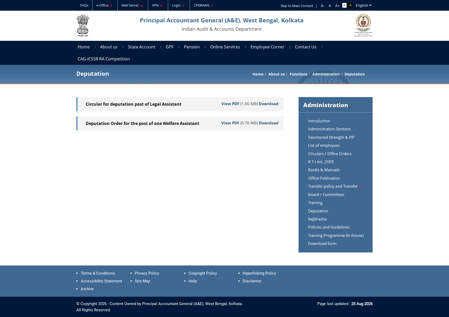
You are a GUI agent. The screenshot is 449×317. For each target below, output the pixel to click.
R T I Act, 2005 (321, 161)
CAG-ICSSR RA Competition (104, 59)
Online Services (225, 47)
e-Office (103, 5)
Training (315, 202)
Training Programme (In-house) (336, 235)
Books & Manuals (324, 169)
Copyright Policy (203, 273)
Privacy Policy (147, 273)
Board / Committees (326, 194)
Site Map (142, 281)
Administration (326, 74)
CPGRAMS (202, 5)
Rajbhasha (317, 218)
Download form (322, 243)
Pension (192, 47)
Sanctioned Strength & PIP (331, 137)
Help (193, 281)
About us (109, 47)
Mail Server (131, 5)
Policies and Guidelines (328, 227)
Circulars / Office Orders (330, 153)
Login (177, 5)
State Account (141, 47)
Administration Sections (329, 128)
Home (84, 47)
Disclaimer (252, 281)
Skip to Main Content (297, 5)
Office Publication (324, 178)
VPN (156, 5)
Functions (298, 74)
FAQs (84, 5)
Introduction (319, 120)
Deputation (318, 210)
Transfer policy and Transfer (333, 186)
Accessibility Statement (101, 281)
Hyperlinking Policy (259, 273)
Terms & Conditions (98, 273)
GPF (170, 47)
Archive (87, 289)
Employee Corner (267, 47)
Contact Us (305, 47)
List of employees (324, 145)
